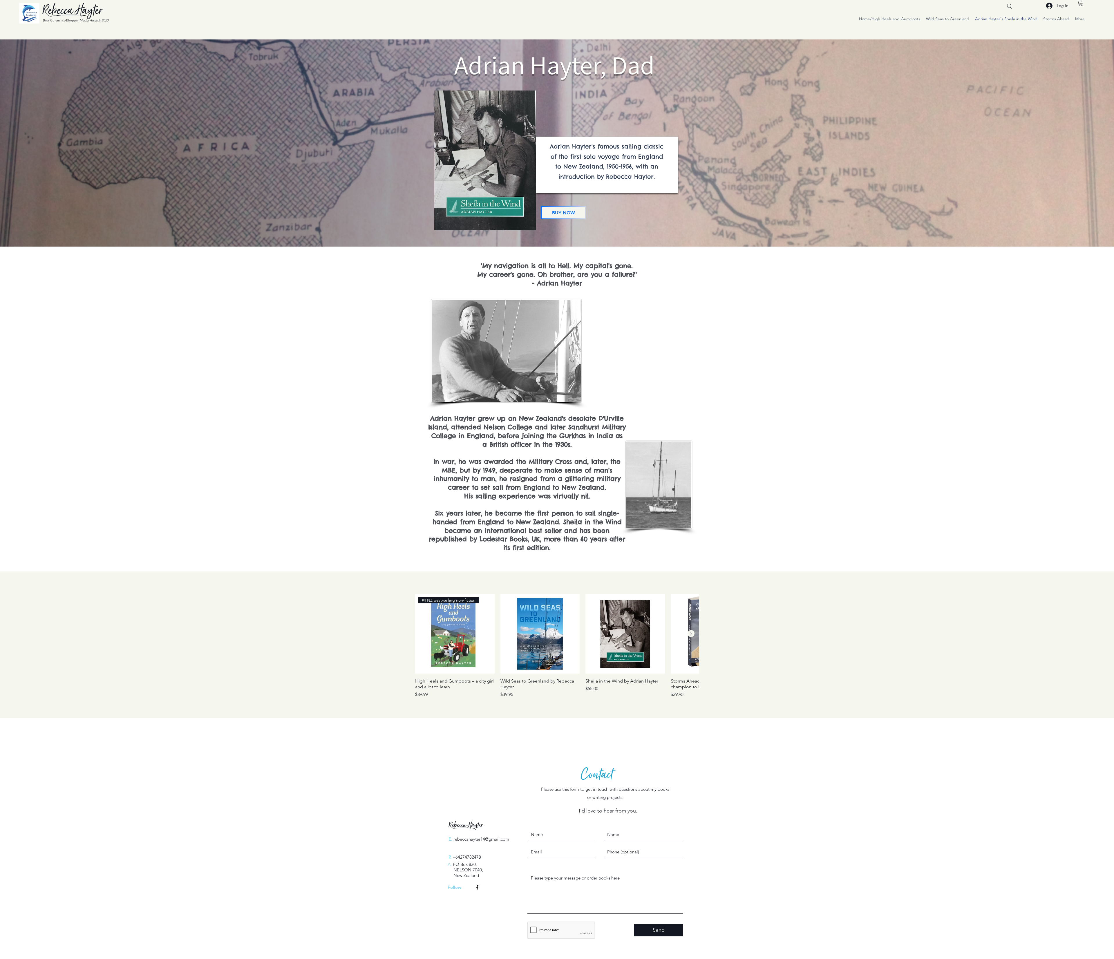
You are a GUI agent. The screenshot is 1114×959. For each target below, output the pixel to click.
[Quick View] (540, 634)
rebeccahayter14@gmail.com (481, 839)
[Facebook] (477, 887)
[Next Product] (691, 633)
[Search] (1009, 6)
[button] (1080, 3)
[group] (557, 646)
